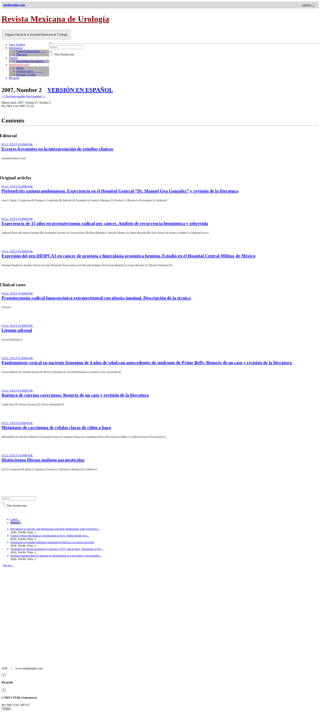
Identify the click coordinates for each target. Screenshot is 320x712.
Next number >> (36, 96)
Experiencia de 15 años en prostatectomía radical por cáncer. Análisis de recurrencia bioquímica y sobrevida (104, 223)
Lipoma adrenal (16, 330)
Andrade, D (68, 200)
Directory (21, 54)
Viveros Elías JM (79, 232)
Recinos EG (78, 469)
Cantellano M (54, 200)
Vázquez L (40, 200)
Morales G (132, 200)
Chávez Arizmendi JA (52, 404)
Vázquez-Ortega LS (73, 436)
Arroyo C (6, 306)
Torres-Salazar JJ (71, 265)
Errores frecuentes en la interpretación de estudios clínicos (57, 148)
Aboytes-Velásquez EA (160, 265)
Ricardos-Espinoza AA (94, 265)
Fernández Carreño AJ (57, 232)
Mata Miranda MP (140, 232)
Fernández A (82, 200)
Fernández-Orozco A (51, 436)
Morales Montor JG (118, 232)
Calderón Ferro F (199, 232)
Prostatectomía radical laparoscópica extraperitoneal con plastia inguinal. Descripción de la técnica (96, 297)
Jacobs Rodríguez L (77, 371)
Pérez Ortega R (159, 232)
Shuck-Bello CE (9, 436)
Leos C (5, 200)
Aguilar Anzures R (32, 371)
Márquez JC (107, 200)
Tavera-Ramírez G (117, 265)
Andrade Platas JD (11, 232)
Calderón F (161, 200)
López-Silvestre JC (138, 265)
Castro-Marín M (52, 265)
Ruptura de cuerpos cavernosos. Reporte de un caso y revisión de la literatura (75, 395)
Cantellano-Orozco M (96, 436)
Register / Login (25, 74)
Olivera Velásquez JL (54, 371)
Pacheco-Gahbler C (119, 436)
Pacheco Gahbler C (179, 232)
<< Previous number (13, 96)
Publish (13, 58)
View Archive (17, 44)
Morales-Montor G (29, 436)
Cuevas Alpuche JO (11, 371)
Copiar (6, 708)
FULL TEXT (9, 144)
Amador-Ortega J (32, 265)
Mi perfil (14, 78)
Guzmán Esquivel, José (13, 158)
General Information (31, 51)
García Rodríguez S (11, 339)
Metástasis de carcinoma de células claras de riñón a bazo (56, 427)
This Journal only (63, 54)
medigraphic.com (19, 64)
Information (16, 47)
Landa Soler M (9, 404)
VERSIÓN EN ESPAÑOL (80, 90)
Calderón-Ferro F (140, 436)
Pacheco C (120, 200)
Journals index (29, 71)
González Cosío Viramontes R (105, 371)
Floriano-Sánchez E (11, 265)
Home (20, 68)
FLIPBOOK (25, 144)
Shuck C (14, 200)
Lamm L (94, 200)
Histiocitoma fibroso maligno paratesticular (43, 459)
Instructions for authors (32, 61)
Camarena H (26, 200)
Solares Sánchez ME (33, 232)
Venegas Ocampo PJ (29, 404)
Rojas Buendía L (98, 232)
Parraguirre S (146, 200)
